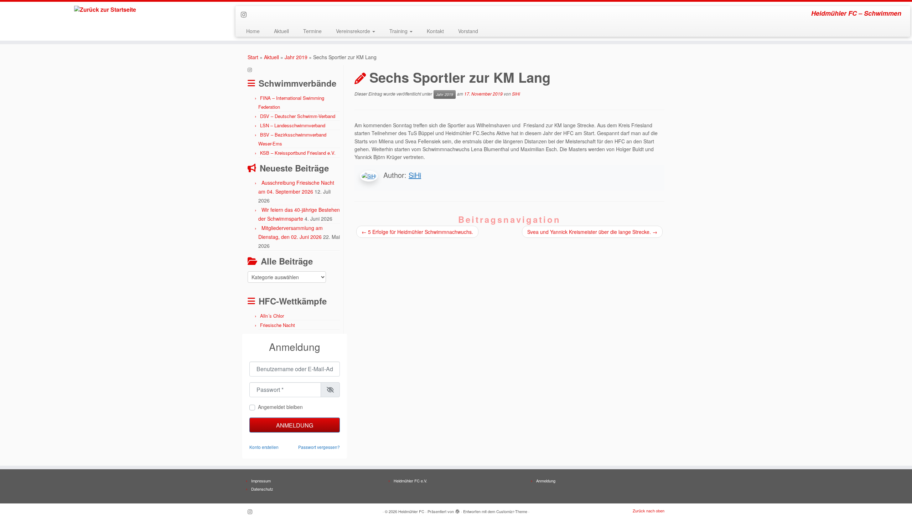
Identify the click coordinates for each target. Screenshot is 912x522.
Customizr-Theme (511, 511)
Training (399, 31)
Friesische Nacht (277, 325)
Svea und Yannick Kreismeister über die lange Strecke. (592, 231)
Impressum (261, 480)
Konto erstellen (264, 447)
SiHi (516, 94)
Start (253, 57)
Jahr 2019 (296, 57)
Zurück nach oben (648, 510)
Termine (312, 31)
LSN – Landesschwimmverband (292, 125)
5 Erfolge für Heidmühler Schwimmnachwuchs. (417, 231)
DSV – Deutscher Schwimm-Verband (297, 116)
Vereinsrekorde (354, 31)
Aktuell (281, 31)
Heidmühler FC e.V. (410, 480)
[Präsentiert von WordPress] (457, 509)
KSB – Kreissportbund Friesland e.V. (298, 152)
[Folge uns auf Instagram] (246, 14)
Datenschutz (262, 489)
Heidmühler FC (411, 511)
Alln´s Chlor (272, 315)
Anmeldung (294, 425)
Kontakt (435, 31)
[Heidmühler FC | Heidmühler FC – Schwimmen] (105, 9)
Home (253, 31)
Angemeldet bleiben (280, 406)
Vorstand (468, 31)
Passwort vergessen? (319, 447)
